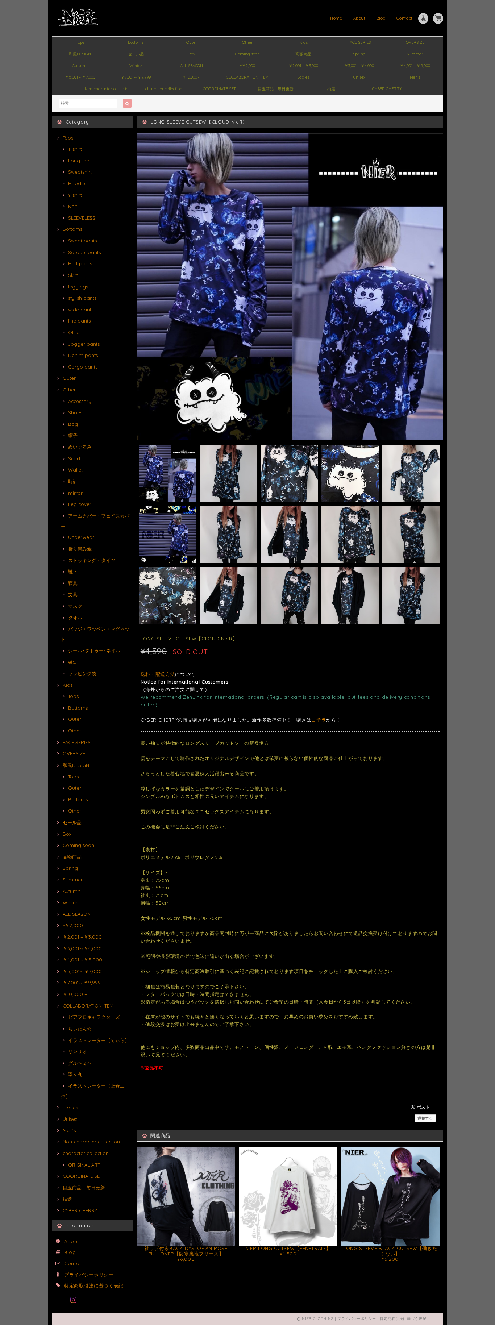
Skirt (73, 275)
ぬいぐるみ (80, 447)
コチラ (318, 720)
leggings (78, 287)
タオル (75, 617)
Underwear (81, 537)
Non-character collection (108, 88)
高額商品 (303, 54)
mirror (75, 493)
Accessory (79, 401)
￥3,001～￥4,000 (359, 65)
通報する (425, 1118)
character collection (163, 88)
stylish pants (82, 298)
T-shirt (75, 149)
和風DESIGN (80, 54)
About (359, 18)
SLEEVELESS (81, 218)
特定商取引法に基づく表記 (94, 1285)
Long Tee (78, 160)
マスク (75, 606)
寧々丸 (75, 1074)
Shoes (75, 412)
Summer (415, 54)
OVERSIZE (415, 42)
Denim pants (83, 355)
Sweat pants (82, 241)
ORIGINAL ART (84, 1165)
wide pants (80, 309)
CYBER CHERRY (387, 88)
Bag (73, 424)
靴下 (73, 571)
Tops (80, 42)
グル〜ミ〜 (80, 1063)
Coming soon (247, 54)
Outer (191, 42)
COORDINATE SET (219, 88)
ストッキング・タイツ (91, 560)
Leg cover (79, 504)
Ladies (303, 77)
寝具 (73, 583)
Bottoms (135, 42)
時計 (73, 481)
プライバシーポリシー (89, 1275)
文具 (73, 594)
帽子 (73, 435)
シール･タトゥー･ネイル (94, 650)
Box (191, 54)
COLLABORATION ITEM (247, 77)
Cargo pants (82, 367)
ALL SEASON (191, 65)
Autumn (80, 65)
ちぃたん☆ (80, 1028)
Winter (135, 65)
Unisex (359, 77)
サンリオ (77, 1051)
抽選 (331, 88)
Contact (404, 18)
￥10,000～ (191, 77)
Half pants (80, 263)
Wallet (75, 470)
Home (336, 18)
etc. (72, 662)
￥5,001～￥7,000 (80, 77)
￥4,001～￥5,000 (415, 65)
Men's (415, 77)
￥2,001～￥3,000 (303, 65)
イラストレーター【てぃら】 (98, 1040)
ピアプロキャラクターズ (94, 1017)
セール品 (136, 54)
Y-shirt (75, 195)
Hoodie (76, 183)
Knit (72, 206)
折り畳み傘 (80, 549)
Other (247, 42)
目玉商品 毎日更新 (276, 88)
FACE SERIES (359, 42)
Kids (303, 42)
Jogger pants (84, 344)
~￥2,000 (247, 65)
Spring (359, 54)
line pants (79, 321)
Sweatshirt (80, 172)
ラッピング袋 (82, 673)
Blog (381, 18)
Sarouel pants (84, 252)
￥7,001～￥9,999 (136, 77)
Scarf (74, 458)
